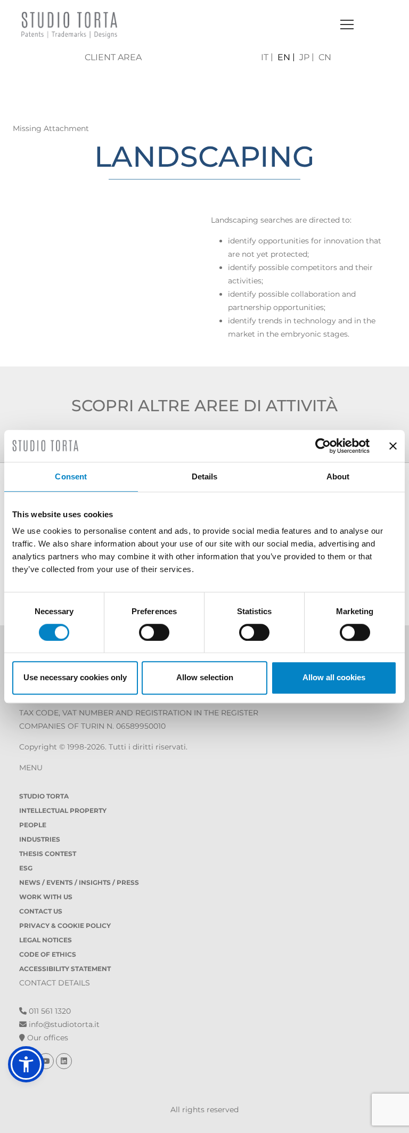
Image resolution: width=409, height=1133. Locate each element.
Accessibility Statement (65, 969)
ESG (25, 868)
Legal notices (45, 940)
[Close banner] (393, 446)
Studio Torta (44, 796)
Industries (39, 839)
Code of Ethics (47, 954)
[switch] (154, 632)
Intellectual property (63, 810)
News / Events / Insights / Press (79, 882)
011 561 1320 (49, 1011)
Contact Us (40, 911)
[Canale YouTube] (47, 1061)
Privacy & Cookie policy (65, 926)
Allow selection (204, 677)
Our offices (46, 1037)
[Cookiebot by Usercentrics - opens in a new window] (323, 446)
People (32, 825)
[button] (26, 1064)
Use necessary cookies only (75, 677)
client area (113, 57)
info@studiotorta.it (63, 1024)
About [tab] (338, 476)
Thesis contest (47, 854)
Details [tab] (205, 476)
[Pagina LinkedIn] (64, 1061)
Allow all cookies (333, 677)
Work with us (45, 897)
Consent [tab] (71, 476)
